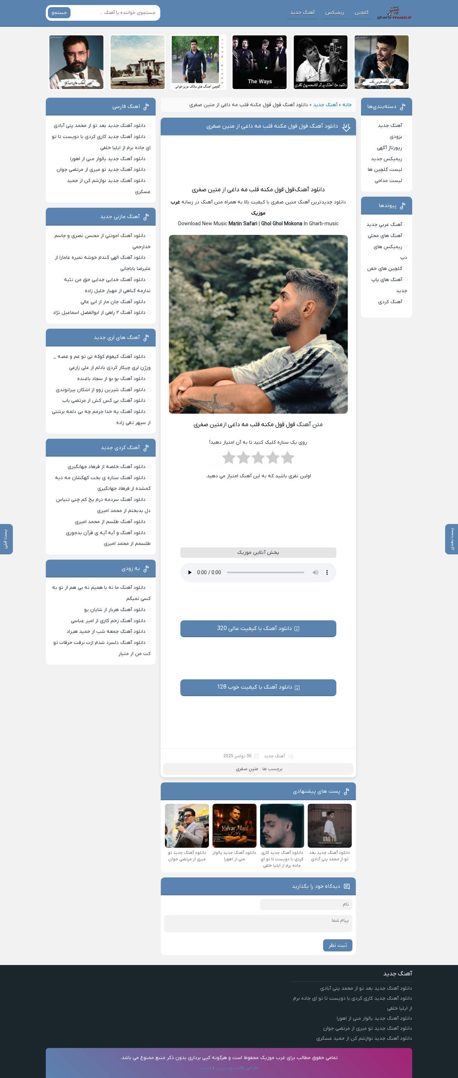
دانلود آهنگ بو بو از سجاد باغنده (111, 378)
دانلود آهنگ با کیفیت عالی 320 (254, 628)
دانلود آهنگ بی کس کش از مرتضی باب (104, 400)
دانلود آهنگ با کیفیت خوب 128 (254, 687)
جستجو (59, 13)
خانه (347, 105)
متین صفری (206, 190)
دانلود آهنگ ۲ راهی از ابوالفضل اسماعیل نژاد (99, 312)
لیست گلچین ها (385, 169)
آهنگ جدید (302, 12)
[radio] (287, 460)
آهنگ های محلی (385, 235)
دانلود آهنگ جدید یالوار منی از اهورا (108, 159)
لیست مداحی (388, 180)
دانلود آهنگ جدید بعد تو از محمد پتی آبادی (100, 125)
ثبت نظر (337, 945)
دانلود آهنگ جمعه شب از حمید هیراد (106, 631)
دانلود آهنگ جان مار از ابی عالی (113, 302)
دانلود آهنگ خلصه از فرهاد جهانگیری (107, 466)
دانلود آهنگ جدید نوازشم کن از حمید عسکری (364, 1038)
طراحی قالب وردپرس (236, 1067)
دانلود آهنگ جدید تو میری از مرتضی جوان (101, 169)
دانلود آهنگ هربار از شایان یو (115, 609)
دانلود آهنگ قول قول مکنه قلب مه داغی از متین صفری (272, 126)
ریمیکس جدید (386, 159)
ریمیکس (334, 12)
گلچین (362, 12)
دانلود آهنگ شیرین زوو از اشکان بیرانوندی (101, 390)
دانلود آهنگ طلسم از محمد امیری (110, 521)
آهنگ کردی (390, 302)
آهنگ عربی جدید (384, 224)
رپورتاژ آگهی (389, 147)
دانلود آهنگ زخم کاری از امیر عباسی (108, 620)
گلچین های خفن (384, 268)
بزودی (396, 136)
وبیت (205, 1067)
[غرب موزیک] (394, 13)
